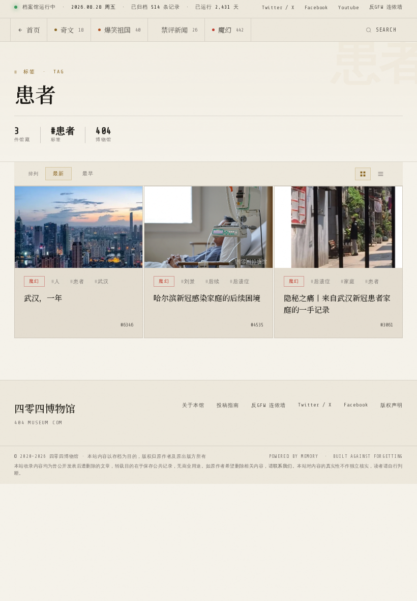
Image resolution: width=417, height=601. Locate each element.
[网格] (363, 174)
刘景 (189, 281)
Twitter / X (278, 7)
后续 (214, 281)
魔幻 (231, 30)
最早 (88, 173)
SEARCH (386, 29)
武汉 (103, 281)
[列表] (381, 174)
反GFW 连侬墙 (386, 7)
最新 (58, 173)
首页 (33, 30)
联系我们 (282, 466)
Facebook (316, 7)
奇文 (72, 30)
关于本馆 (193, 405)
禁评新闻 (179, 30)
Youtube (348, 7)
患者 (78, 281)
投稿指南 (228, 405)
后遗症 (241, 281)
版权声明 (391, 405)
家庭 (349, 281)
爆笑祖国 (122, 30)
